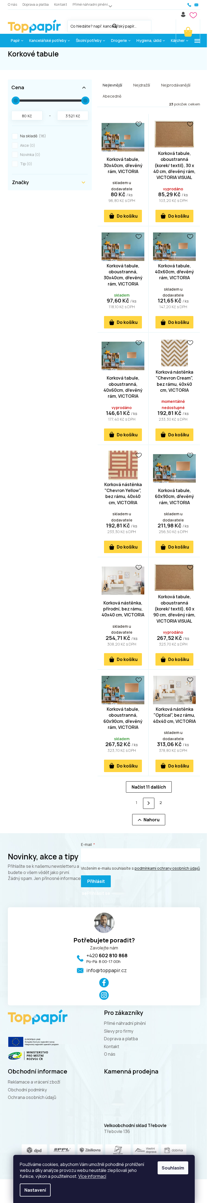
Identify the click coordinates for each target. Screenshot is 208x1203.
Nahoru (152, 820)
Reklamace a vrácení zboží (34, 1082)
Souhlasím (173, 1168)
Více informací (92, 1176)
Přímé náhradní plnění (90, 4)
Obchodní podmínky (27, 1090)
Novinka (29, 154)
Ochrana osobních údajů (32, 1097)
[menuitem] (17, 40)
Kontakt (60, 4)
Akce (27, 145)
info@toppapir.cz (106, 970)
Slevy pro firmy (118, 1031)
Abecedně (112, 96)
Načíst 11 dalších (149, 787)
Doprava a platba (35, 4)
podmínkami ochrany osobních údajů (167, 868)
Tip (25, 163)
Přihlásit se (93, 882)
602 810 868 (107, 955)
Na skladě (32, 135)
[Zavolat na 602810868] (189, 5)
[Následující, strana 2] (148, 803)
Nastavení (35, 1190)
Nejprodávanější (175, 85)
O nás (12, 4)
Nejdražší (141, 85)
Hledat (156, 25)
